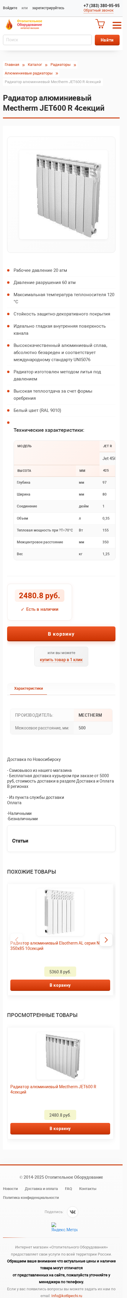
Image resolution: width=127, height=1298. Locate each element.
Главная (12, 64)
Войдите (10, 8)
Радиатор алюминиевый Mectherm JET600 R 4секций (53, 1089)
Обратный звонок (98, 10)
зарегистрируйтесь (48, 8)
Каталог (35, 64)
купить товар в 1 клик (61, 659)
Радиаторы (61, 64)
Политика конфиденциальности (31, 1197)
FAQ (68, 1188)
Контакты (87, 1188)
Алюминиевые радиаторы (29, 73)
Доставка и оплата (41, 1188)
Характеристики (28, 688)
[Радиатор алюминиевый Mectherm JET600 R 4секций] (61, 195)
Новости (10, 1188)
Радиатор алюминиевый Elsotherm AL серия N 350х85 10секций (55, 946)
